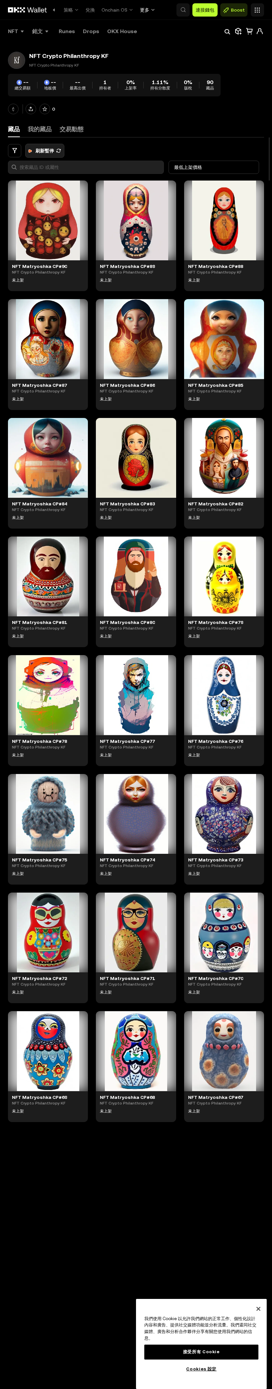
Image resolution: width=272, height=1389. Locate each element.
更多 (144, 10)
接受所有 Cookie (201, 1351)
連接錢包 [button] (205, 10)
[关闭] (258, 1309)
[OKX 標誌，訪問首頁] (27, 10)
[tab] (40, 129)
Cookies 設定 (201, 1368)
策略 (68, 10)
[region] (201, 1344)
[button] (183, 10)
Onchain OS (114, 10)
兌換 (90, 10)
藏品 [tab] (14, 129)
